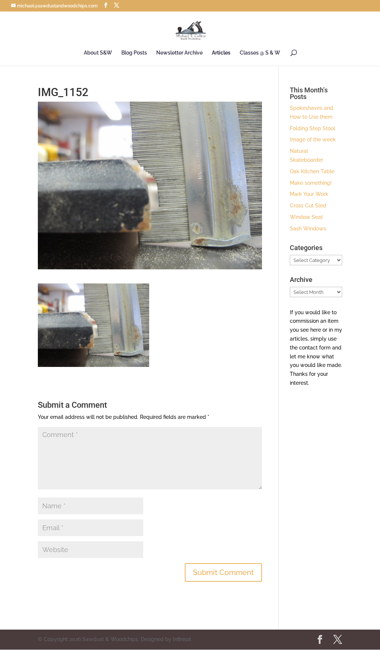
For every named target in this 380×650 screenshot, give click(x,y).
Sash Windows (308, 229)
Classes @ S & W (260, 53)
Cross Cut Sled (308, 206)
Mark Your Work (309, 194)
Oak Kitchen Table (312, 171)
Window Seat (306, 217)
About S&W (98, 53)
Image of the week (313, 139)
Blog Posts (134, 53)
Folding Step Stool (312, 128)
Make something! (311, 183)
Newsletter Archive (179, 53)
